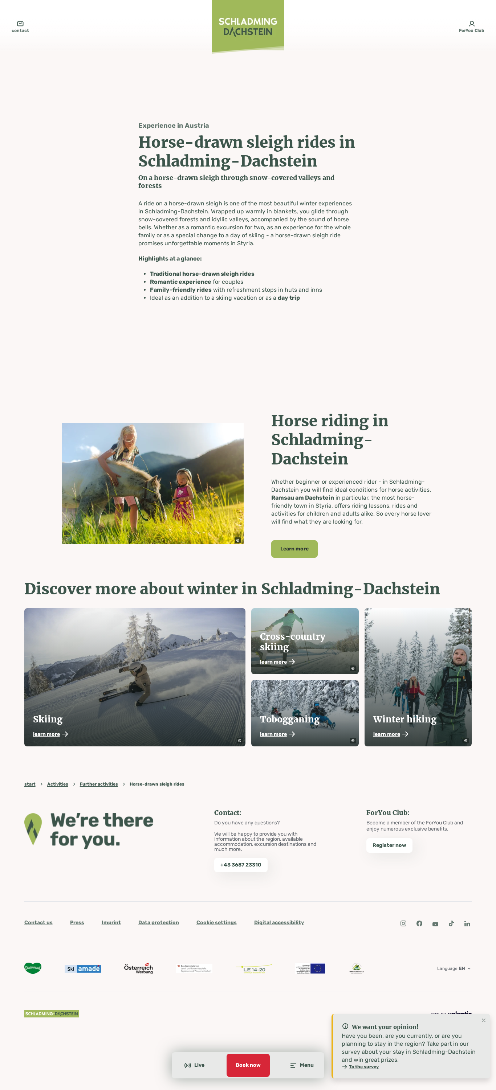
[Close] (483, 1021)
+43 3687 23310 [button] (240, 865)
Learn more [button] (294, 549)
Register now (389, 845)
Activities (57, 784)
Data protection (158, 922)
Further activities (99, 784)
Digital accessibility (279, 922)
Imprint (111, 922)
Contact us (38, 922)
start (30, 784)
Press (77, 922)
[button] (237, 540)
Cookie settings (216, 922)
